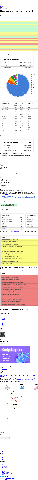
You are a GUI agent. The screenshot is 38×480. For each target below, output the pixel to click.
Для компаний (4, 464)
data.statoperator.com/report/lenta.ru (20, 270)
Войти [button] (1, 6)
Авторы (3, 458)
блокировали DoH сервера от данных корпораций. (26, 379)
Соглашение (4, 466)
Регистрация (4, 451)
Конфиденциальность (6, 467)
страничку (6, 194)
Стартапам (4, 474)
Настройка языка (3, 478)
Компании (4, 457)
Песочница (4, 459)
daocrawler (2, 8)
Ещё (3, 432)
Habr (6, 479)
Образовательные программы (7, 473)
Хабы (3, 456)
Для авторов (4, 463)
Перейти (2, 367)
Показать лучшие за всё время (5, 438)
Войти (3, 450)
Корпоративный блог (6, 470)
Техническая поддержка (10, 478)
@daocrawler (8, 339)
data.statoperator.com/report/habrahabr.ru (16, 231)
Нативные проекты (5, 472)
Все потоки (4, 0)
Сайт (1, 345)
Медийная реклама (5, 471)
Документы (4, 465)
